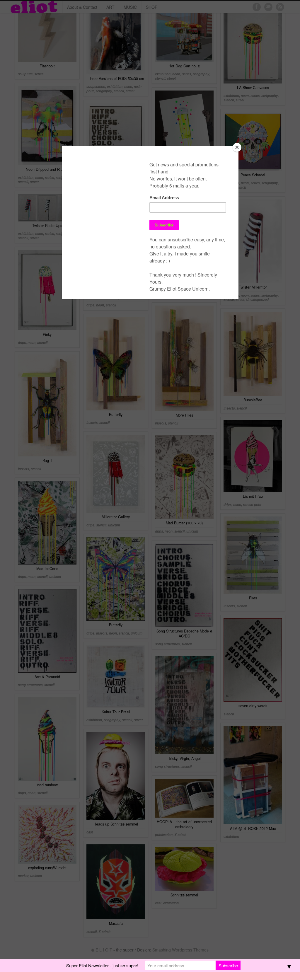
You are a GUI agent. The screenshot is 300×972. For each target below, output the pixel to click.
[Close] (237, 147)
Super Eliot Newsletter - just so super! (102, 965)
